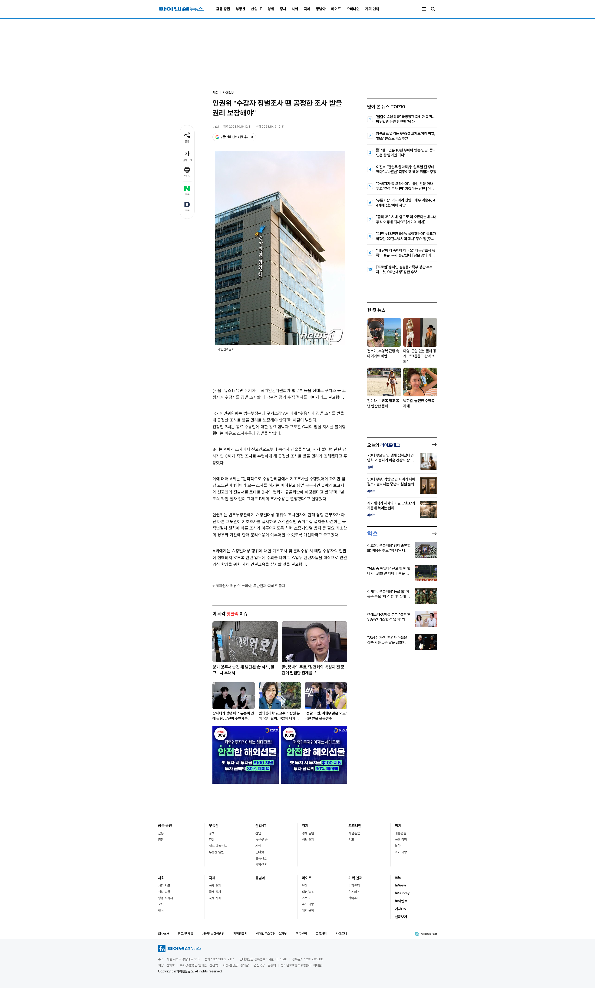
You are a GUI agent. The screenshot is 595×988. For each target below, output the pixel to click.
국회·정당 (401, 839)
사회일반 (229, 93)
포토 (398, 877)
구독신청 (301, 933)
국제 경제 (215, 885)
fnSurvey (402, 893)
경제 (271, 9)
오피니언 (353, 9)
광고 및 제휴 (185, 933)
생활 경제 (308, 839)
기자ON (400, 909)
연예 (304, 885)
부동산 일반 (216, 852)
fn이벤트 (401, 901)
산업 (258, 833)
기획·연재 (372, 9)
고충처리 (321, 933)
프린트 (187, 176)
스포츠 (306, 898)
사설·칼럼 (354, 833)
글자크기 (187, 160)
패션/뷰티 (308, 892)
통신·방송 (261, 839)
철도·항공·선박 (218, 846)
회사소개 (163, 933)
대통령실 (400, 833)
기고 (351, 839)
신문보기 (401, 917)
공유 (187, 141)
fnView (400, 885)
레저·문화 (308, 910)
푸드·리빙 (308, 904)
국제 (307, 9)
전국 (161, 910)
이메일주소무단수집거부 (271, 933)
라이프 (336, 9)
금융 (161, 833)
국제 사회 (215, 898)
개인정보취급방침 (213, 933)
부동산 (240, 9)
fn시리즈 (354, 892)
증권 (161, 839)
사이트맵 (341, 933)
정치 (283, 9)
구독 (187, 194)
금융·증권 (223, 9)
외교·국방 (401, 852)
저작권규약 (240, 933)
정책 (212, 833)
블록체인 (261, 858)
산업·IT (256, 9)
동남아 (321, 9)
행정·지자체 (165, 898)
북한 (397, 846)
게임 (258, 846)
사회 (295, 9)
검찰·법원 (164, 892)
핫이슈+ (353, 898)
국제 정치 (215, 892)
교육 (161, 904)
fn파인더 (354, 885)
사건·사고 (164, 885)
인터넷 (259, 852)
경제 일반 (308, 833)
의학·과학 (261, 864)
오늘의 (383, 445)
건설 (212, 839)
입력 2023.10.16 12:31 (237, 126)
